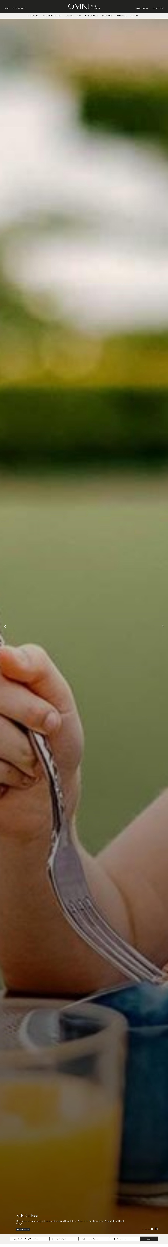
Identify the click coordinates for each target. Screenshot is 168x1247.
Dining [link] (69, 15)
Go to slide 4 (152, 1229)
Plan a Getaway (23, 1230)
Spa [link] (79, 15)
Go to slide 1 (143, 1229)
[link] (143, 8)
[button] (158, 8)
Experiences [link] (91, 15)
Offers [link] (134, 15)
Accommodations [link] (52, 15)
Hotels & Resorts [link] (18, 8)
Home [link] (7, 8)
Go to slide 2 (146, 1229)
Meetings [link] (107, 15)
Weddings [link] (121, 15)
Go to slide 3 (149, 1229)
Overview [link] (33, 15)
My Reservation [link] (142, 8)
